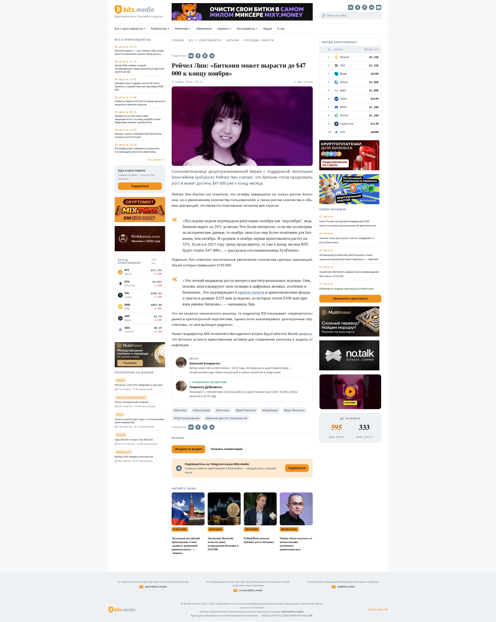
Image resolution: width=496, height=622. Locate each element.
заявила (305, 333)
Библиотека (160, 28)
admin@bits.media (156, 586)
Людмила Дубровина (205, 387)
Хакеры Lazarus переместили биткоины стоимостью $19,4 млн (138, 135)
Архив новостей (378, 609)
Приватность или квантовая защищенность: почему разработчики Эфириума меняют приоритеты (137, 119)
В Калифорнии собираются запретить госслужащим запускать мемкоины (137, 150)
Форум (267, 28)
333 (364, 427)
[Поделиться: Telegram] (212, 56)
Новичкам (183, 28)
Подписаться (140, 186)
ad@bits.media (346, 586)
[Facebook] (357, 7)
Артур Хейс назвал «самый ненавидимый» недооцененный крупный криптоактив (139, 69)
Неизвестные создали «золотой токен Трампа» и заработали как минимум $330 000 (139, 86)
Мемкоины (289, 529)
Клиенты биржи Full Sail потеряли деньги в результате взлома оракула (140, 103)
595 (336, 427)
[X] (364, 7)
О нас (281, 28)
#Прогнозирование (187, 418)
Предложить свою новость (350, 298)
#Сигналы (223, 410)
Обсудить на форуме (188, 449)
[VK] (350, 7)
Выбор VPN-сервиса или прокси (134, 456)
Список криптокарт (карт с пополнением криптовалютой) (139, 421)
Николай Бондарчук (204, 363)
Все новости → (156, 159)
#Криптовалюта (246, 410)
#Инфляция (270, 410)
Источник (178, 438)
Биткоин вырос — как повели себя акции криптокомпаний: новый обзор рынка (139, 52)
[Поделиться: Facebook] (198, 56)
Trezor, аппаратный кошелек (132, 402)
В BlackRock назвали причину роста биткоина (259, 540)
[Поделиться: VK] (191, 56)
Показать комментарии (226, 449)
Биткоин (215, 529)
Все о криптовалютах (130, 28)
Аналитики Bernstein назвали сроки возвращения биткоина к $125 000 (223, 543)
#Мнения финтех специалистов (226, 418)
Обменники (204, 28)
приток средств (251, 292)
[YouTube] (378, 7)
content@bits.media (251, 590)
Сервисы (224, 28)
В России (180, 529)
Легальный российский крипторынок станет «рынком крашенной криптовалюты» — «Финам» (186, 545)
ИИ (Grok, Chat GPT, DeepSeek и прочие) (138, 385)
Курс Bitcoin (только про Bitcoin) (134, 439)
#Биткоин (180, 410)
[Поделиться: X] (205, 56)
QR (310, 615)
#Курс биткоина (294, 410)
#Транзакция (201, 410)
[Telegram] (371, 7)
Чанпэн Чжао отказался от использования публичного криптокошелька (296, 543)
